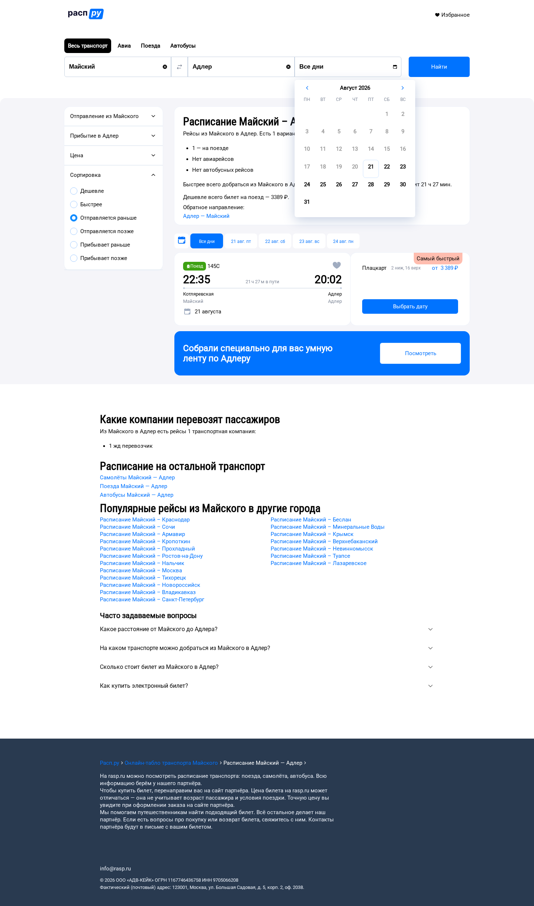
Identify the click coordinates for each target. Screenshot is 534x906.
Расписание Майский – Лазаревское (319, 563)
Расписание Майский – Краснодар (145, 519)
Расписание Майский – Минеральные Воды (328, 527)
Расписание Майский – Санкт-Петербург (152, 599)
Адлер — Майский (206, 216)
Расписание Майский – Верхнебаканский (324, 541)
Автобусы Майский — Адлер (136, 495)
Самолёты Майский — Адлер (137, 477)
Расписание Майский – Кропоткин (145, 541)
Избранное (455, 15)
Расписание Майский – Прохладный (147, 548)
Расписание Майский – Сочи (137, 527)
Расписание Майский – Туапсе (310, 556)
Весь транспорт (88, 45)
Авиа (124, 45)
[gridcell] (387, 116)
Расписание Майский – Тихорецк (143, 577)
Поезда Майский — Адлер (133, 486)
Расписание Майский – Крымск (312, 534)
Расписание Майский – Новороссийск (150, 585)
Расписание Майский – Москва (141, 570)
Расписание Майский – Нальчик (142, 563)
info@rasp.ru (115, 868)
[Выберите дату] (181, 240)
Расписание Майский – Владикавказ (148, 592)
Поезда (150, 45)
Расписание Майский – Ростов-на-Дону (151, 556)
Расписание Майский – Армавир (142, 534)
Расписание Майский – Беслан (311, 519)
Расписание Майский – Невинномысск (322, 548)
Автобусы (183, 45)
